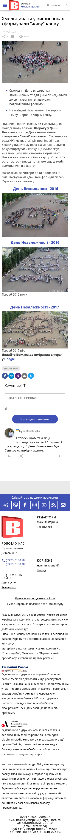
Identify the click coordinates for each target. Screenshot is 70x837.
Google (9, 359)
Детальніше (9, 553)
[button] (5, 5)
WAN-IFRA (7, 643)
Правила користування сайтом (35, 598)
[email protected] (35, 826)
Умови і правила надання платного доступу (35, 604)
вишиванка (11, 368)
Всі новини (53, 5)
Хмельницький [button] (30, 6)
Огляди (41, 570)
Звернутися (8, 587)
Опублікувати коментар (35, 419)
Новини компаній (48, 565)
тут (26, 629)
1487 (24, 37)
